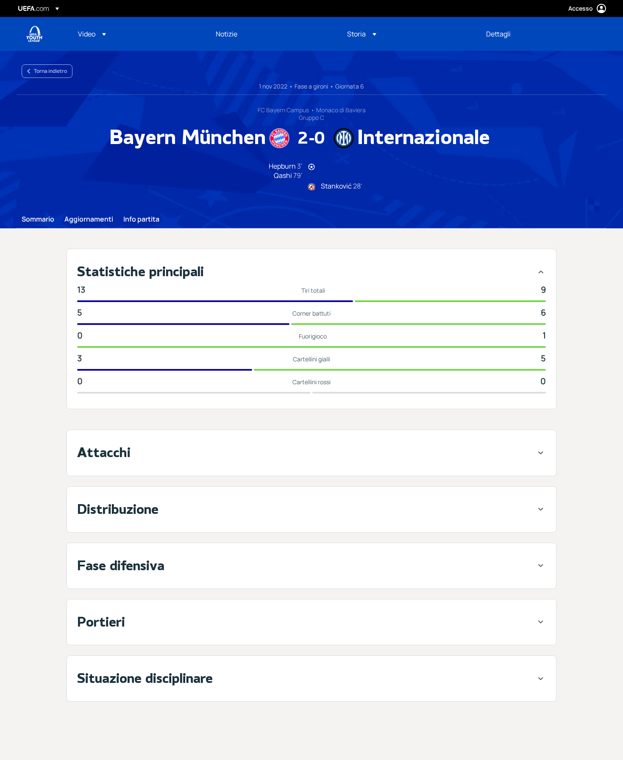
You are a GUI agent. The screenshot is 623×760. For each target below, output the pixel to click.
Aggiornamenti (88, 219)
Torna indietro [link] (50, 71)
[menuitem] (136, 34)
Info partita (141, 219)
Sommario (38, 219)
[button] (91, 34)
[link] (226, 34)
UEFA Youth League (34, 34)
